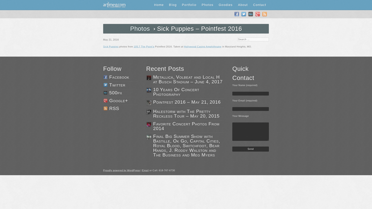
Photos (207, 5)
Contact (259, 5)
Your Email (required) (244, 100)
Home (159, 5)
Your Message (240, 116)
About (243, 5)
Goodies (226, 5)
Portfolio (189, 5)
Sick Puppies (111, 46)
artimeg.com (114, 5)
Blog (173, 5)
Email (145, 170)
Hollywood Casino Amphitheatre (202, 46)
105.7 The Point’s (144, 46)
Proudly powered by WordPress (121, 170)
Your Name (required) (244, 85)
